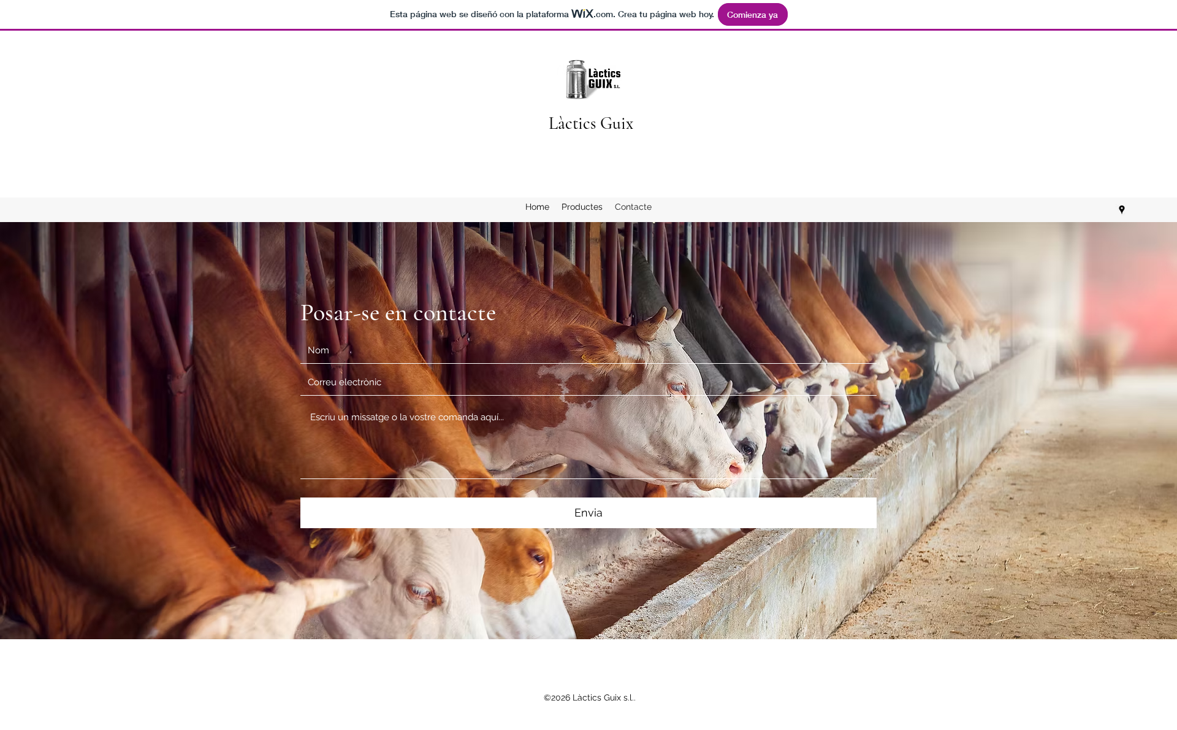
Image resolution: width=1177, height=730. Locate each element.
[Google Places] (1122, 210)
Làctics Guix (591, 123)
